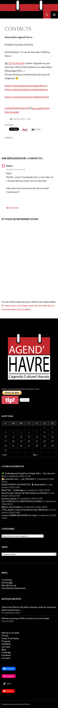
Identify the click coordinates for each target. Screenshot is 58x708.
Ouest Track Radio (10, 638)
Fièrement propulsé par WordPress (16, 704)
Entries (7, 582)
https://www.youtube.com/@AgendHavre (27, 96)
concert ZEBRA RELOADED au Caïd (19, 515)
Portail (5, 635)
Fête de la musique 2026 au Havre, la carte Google (25, 618)
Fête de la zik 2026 (10, 632)
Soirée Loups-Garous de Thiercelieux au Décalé (24, 493)
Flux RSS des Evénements (14, 588)
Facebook (6, 655)
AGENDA (6, 644)
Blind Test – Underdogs (13, 490)
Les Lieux (6, 646)
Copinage (6, 652)
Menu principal (54, 14)
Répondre (14, 208)
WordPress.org (9, 585)
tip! (10, 399)
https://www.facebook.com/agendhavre (26, 85)
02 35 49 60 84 (16, 63)
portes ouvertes (9, 498)
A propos (6, 658)
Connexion (7, 579)
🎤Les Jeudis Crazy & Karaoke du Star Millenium (25, 509)
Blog (4, 649)
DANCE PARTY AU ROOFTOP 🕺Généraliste (23, 484)
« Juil (4, 454)
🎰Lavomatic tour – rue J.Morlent (18, 479)
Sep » (35, 454)
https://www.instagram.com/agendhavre (26, 89)
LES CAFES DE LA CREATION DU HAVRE (21, 501)
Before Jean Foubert (11, 507)
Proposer (6, 641)
